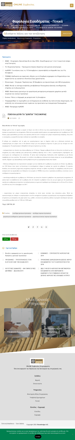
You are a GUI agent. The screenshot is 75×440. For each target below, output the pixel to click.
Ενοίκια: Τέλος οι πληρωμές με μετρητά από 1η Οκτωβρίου (25, 97)
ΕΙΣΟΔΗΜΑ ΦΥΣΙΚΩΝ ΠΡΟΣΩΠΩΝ (22, 213)
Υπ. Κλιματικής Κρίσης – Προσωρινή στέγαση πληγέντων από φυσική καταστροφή (33, 67)
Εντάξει (38, 436)
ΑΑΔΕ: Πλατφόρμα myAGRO (14, 107)
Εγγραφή (37, 415)
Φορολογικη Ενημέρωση (24, 38)
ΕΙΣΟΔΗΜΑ (65, 25)
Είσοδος (37, 411)
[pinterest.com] (37, 227)
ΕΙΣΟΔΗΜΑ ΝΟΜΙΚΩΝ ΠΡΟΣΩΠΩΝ (42, 213)
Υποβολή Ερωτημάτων (37, 397)
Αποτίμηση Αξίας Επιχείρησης (37, 394)
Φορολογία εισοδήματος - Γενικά (23, 27)
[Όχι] (73, 435)
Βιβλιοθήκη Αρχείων (17, 25)
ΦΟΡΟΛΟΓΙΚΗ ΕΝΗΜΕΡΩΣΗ (51, 25)
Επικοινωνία (37, 384)
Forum (37, 401)
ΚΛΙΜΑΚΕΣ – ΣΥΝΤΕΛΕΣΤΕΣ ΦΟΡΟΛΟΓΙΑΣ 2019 (55, 254)
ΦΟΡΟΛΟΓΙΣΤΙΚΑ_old (33, 25)
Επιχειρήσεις (37, 38)
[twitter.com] (29, 227)
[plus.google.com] (42, 227)
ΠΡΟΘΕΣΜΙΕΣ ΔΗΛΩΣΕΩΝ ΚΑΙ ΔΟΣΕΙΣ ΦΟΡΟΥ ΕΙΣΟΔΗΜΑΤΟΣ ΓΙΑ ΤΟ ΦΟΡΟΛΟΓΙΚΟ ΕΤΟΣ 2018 (56, 262)
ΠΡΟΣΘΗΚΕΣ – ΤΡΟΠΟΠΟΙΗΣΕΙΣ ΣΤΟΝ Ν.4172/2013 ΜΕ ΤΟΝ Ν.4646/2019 (18, 261)
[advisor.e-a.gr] (46, 227)
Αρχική (6, 25)
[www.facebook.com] (33, 227)
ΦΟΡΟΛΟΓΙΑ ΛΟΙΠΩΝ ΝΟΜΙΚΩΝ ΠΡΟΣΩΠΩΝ (45, 216)
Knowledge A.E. (42, 424)
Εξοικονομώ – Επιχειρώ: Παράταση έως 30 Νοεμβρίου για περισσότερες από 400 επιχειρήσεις (37, 82)
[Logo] (37, 362)
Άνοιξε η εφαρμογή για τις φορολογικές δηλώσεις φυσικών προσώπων (19, 254)
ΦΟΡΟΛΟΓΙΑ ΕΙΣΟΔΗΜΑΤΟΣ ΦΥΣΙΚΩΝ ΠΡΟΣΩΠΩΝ (17, 216)
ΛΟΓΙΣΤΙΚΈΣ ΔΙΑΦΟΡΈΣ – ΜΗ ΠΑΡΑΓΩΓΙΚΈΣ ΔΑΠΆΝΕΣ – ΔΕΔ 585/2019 (20, 270)
